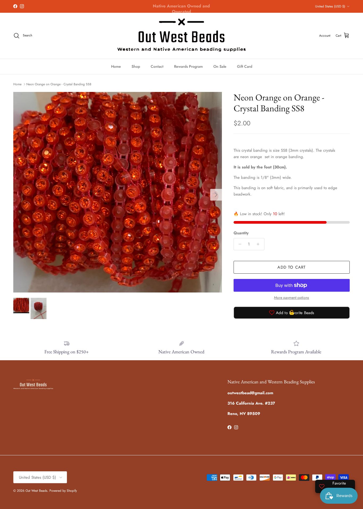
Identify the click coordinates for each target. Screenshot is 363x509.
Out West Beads (36, 490)
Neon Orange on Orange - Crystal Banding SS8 (58, 84)
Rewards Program (188, 66)
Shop (136, 66)
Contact (157, 66)
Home (116, 66)
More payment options (291, 297)
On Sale (219, 66)
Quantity (241, 233)
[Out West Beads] (181, 35)
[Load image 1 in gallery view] (117, 192)
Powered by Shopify (63, 490)
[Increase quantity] (259, 244)
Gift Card (244, 66)
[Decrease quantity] (238, 244)
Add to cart (291, 267)
